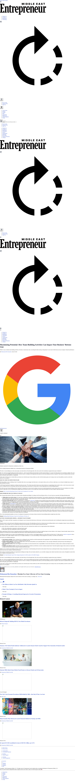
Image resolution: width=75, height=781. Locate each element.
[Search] (1, 22)
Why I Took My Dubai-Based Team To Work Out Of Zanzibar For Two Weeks (18, 491)
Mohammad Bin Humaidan (6, 351)
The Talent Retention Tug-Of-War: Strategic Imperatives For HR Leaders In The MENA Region (21, 554)
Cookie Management (6, 758)
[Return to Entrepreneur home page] (23, 14)
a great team (32, 500)
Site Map (4, 753)
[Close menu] (0, 330)
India (3, 113)
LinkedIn (4, 763)
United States (4, 110)
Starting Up (4, 16)
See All (1, 582)
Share (1, 429)
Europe (3, 117)
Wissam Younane (4, 623)
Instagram (4, 765)
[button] (37, 237)
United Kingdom (5, 116)
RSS (3, 766)
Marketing (4, 134)
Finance (3, 132)
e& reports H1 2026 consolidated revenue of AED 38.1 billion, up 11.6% (17, 743)
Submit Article (5, 103)
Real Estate (4, 135)
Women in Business (6, 136)
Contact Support (5, 754)
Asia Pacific (4, 114)
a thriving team (13, 503)
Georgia (3, 112)
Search (1, 119)
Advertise (4, 756)
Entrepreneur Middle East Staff (7, 647)
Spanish (3, 111)
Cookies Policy (5, 750)
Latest (2, 579)
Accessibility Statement (6, 751)
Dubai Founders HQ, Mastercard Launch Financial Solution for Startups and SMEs (20, 718)
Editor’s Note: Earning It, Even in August (12, 589)
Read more (40, 576)
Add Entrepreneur (3, 428)
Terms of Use (4, 747)
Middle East (4, 115)
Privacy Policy (5, 748)
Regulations (4, 18)
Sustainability (4, 133)
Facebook (4, 761)
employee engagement (67, 534)
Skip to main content (4, 0)
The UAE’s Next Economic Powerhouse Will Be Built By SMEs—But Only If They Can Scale (22, 694)
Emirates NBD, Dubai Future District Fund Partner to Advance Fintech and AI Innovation (22, 670)
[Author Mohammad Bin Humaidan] (2, 571)
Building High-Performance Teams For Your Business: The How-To (16, 516)
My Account (4, 102)
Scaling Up (4, 17)
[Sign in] (0, 328)
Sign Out (4, 104)
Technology (4, 19)
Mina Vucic (3, 696)
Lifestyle (4, 137)
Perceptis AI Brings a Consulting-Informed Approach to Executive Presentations (21, 594)
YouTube (4, 764)
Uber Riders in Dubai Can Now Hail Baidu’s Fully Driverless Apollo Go (19, 584)
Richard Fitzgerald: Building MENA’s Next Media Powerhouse (15, 621)
